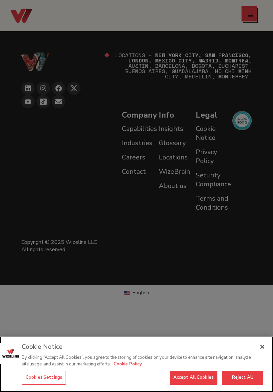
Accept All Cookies (193, 377)
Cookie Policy (128, 364)
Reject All (242, 377)
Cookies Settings (44, 377)
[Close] (262, 347)
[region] (136, 364)
